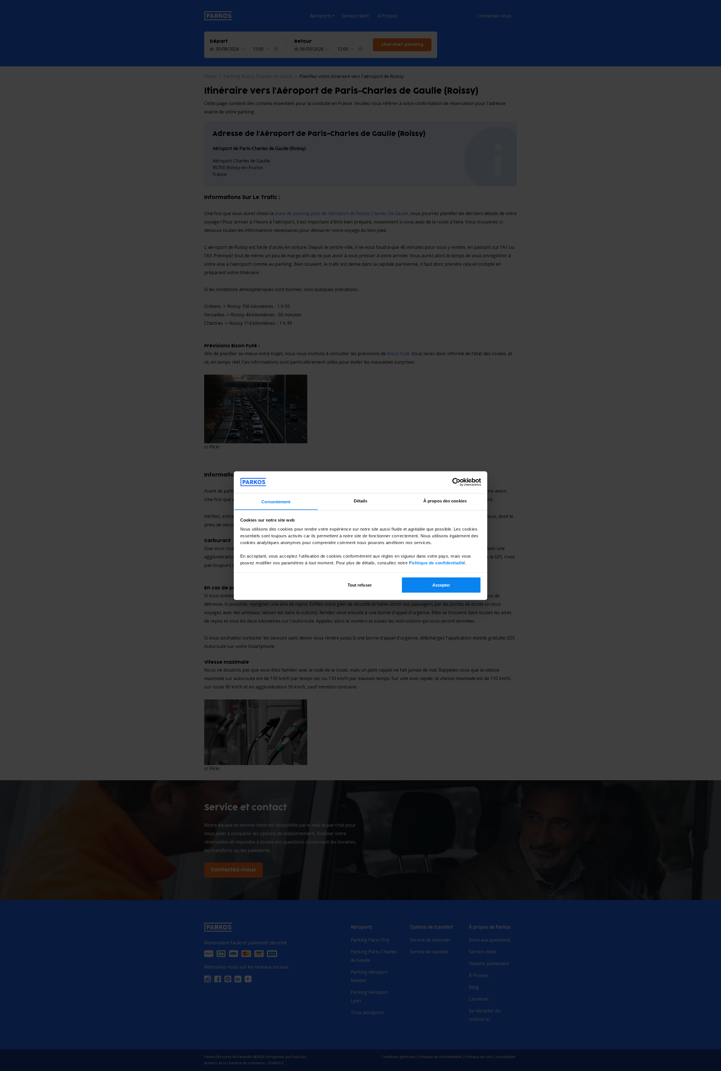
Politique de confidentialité (437, 562)
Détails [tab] (361, 500)
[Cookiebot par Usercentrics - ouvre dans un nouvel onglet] (456, 482)
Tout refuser (360, 584)
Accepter (441, 584)
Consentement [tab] (275, 501)
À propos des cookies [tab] (445, 500)
